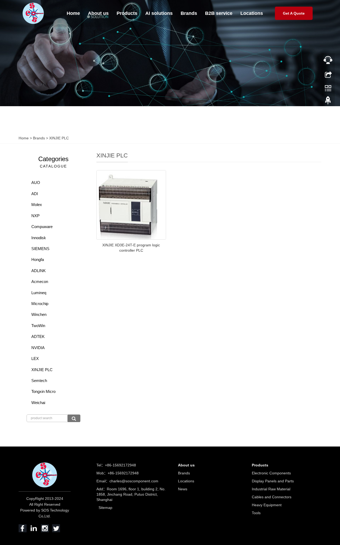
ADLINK (38, 270)
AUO (35, 182)
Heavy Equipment (267, 505)
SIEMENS (40, 248)
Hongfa (37, 259)
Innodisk (38, 237)
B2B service (218, 13)
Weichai (38, 402)
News (182, 489)
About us (98, 13)
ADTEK (38, 336)
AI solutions (159, 13)
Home (73, 13)
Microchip (39, 303)
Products (127, 13)
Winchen (38, 314)
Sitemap (105, 507)
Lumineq (38, 292)
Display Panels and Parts (273, 481)
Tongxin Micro (43, 391)
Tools (256, 513)
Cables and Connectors (271, 497)
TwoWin (38, 325)
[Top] (328, 101)
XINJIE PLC (58, 138)
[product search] (73, 418)
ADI (34, 193)
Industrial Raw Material (271, 489)
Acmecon (39, 281)
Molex (36, 204)
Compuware (42, 226)
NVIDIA (38, 347)
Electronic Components (271, 473)
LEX (35, 358)
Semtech (39, 380)
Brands (189, 13)
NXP (35, 215)
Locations (251, 13)
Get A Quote (294, 13)
